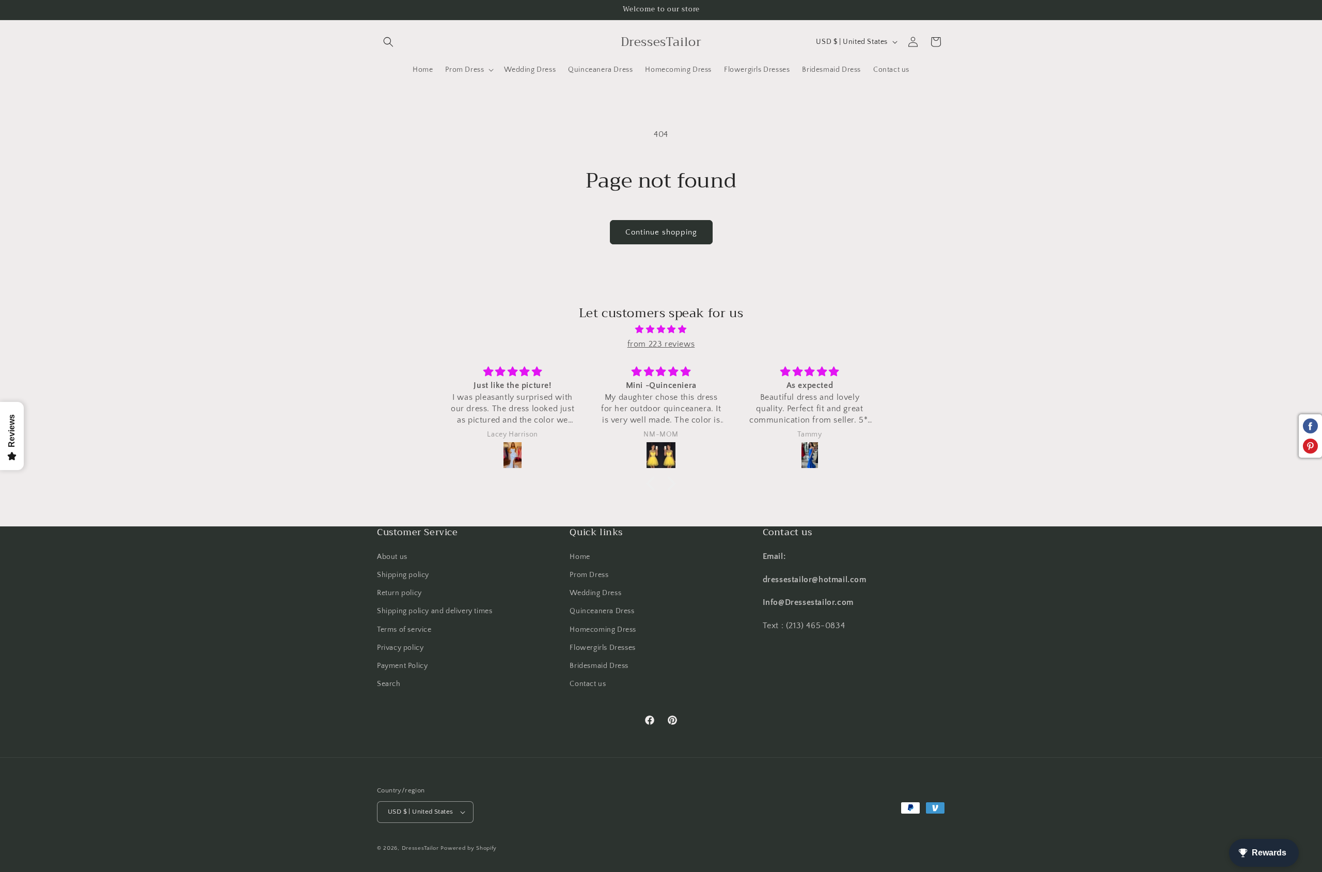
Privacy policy (400, 648)
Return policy (399, 593)
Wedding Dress (595, 593)
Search (389, 684)
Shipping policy (403, 575)
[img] (661, 329)
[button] (388, 41)
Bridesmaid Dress (599, 666)
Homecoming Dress (603, 629)
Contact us (588, 684)
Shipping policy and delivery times (434, 611)
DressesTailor (420, 848)
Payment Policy (402, 666)
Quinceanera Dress (602, 611)
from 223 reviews (661, 344)
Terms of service (404, 629)
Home (580, 557)
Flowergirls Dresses (602, 648)
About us (392, 557)
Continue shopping (661, 232)
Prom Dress (589, 575)
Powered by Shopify (468, 848)
